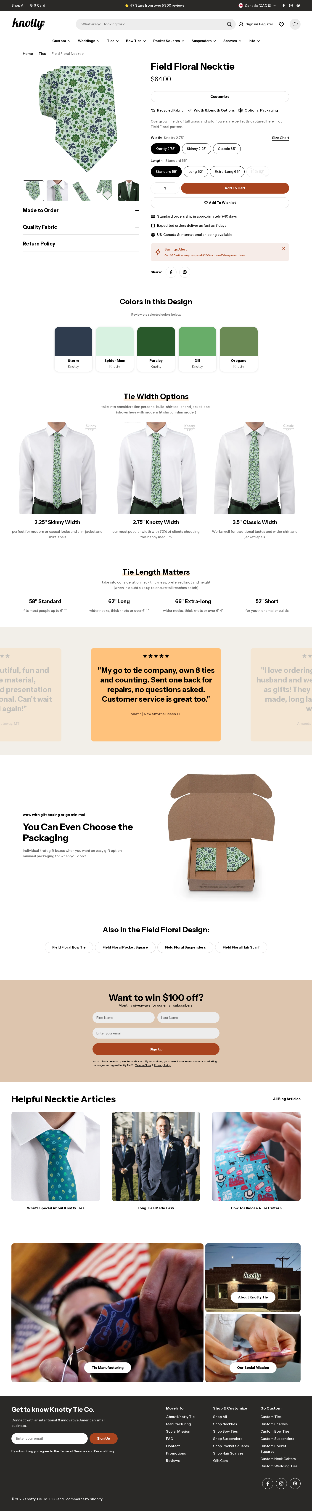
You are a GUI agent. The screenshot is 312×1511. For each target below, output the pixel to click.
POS (53, 1499)
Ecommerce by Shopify (83, 1499)
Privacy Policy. (104, 1451)
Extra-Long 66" (227, 171)
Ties (42, 53)
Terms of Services (73, 1451)
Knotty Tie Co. (36, 1499)
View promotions (233, 255)
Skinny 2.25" (196, 149)
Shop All (18, 5)
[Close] (283, 248)
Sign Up (156, 1049)
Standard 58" (166, 171)
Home (28, 53)
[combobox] (156, 24)
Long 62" (195, 171)
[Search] (229, 24)
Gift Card (37, 5)
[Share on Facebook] (171, 272)
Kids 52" (260, 173)
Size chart (280, 138)
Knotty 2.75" (165, 149)
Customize (220, 96)
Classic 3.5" (227, 149)
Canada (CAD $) (258, 5)
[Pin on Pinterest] (184, 272)
